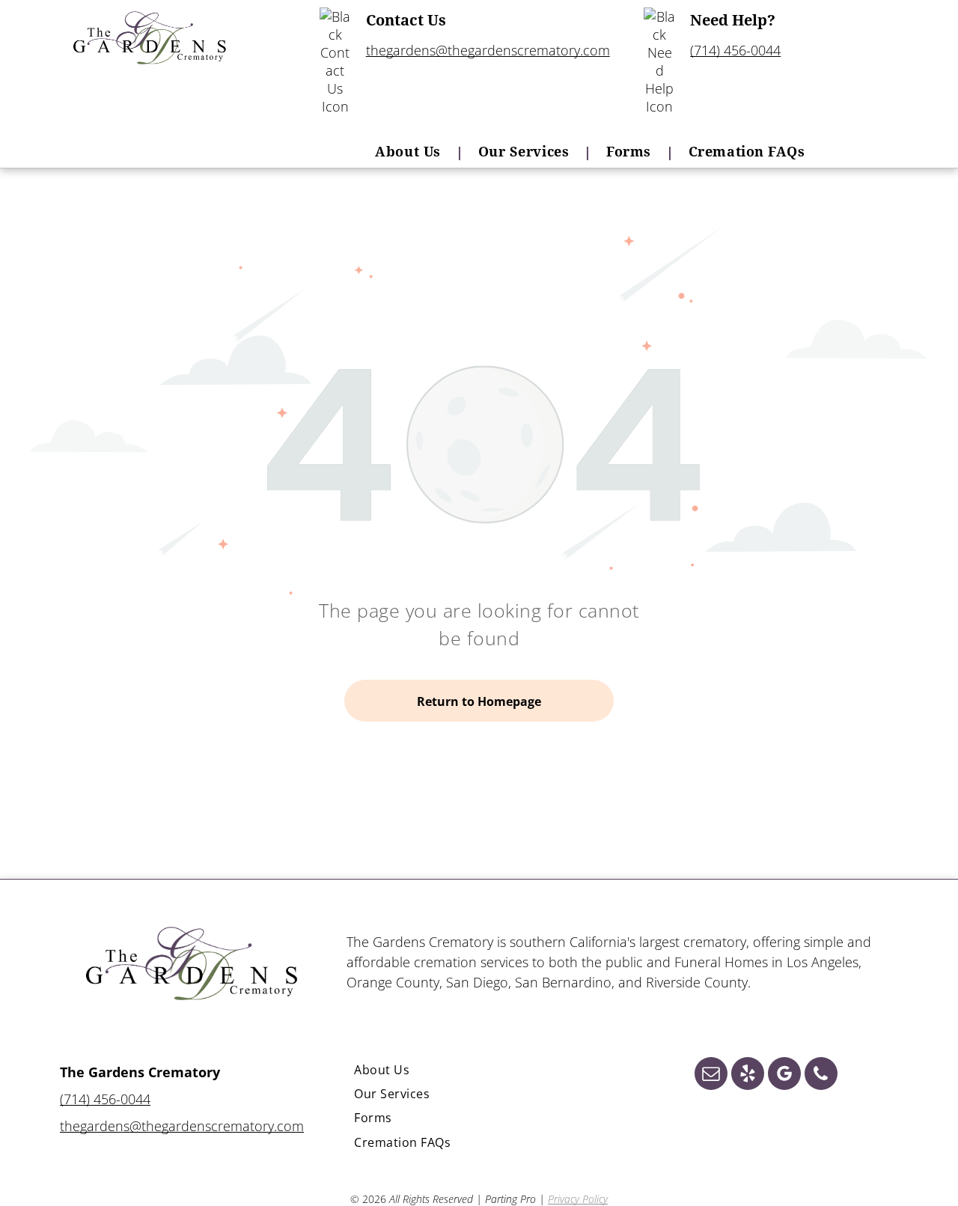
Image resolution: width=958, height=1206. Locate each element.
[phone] (821, 1075)
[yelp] (747, 1075)
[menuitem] (411, 151)
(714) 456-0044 (735, 50)
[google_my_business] (784, 1075)
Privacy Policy (578, 1199)
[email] (711, 1075)
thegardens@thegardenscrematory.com (488, 50)
